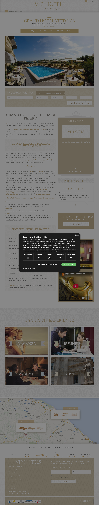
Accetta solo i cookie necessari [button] (47, 264)
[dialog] (49, 252)
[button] (29, 269)
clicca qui (73, 251)
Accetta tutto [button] (68, 264)
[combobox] (76, 235)
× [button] (78, 235)
